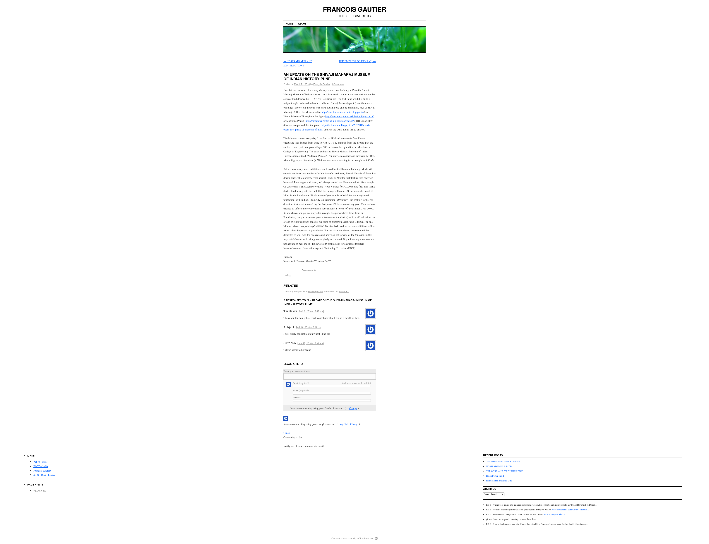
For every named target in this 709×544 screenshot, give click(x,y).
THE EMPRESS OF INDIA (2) (357, 61)
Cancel (286, 433)
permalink (344, 291)
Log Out (343, 424)
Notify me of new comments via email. (303, 446)
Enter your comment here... (297, 371)
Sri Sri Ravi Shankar (44, 475)
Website (297, 397)
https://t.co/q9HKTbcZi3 (554, 514)
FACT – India (40, 466)
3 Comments (338, 84)
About (302, 23)
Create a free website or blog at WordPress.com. (352, 538)
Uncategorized (315, 291)
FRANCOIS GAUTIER (354, 9)
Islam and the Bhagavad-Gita (499, 480)
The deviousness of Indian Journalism (503, 461)
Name (301, 390)
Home (289, 23)
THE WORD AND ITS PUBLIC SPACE (504, 470)
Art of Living (40, 462)
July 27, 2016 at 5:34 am (310, 343)
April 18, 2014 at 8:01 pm (308, 327)
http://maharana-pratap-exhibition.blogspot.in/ (349, 116)
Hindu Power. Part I (495, 475)
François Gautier (321, 84)
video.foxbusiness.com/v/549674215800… (571, 509)
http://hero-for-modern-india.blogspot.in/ (342, 112)
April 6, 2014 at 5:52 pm (311, 311)
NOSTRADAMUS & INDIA (499, 466)
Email (301, 383)
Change (353, 408)
